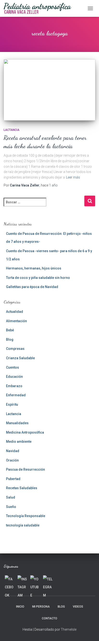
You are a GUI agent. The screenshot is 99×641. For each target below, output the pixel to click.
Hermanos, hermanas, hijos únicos (33, 268)
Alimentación (16, 321)
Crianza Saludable (20, 358)
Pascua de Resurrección (25, 469)
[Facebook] (9, 580)
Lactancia (11, 130)
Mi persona (41, 606)
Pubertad (13, 479)
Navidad (12, 451)
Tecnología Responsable (25, 516)
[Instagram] (22, 580)
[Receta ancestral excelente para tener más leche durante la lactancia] (49, 90)
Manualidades (17, 423)
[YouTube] (35, 580)
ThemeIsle (68, 629)
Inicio (20, 606)
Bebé (10, 330)
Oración (12, 460)
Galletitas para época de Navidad (32, 287)
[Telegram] (48, 580)
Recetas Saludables (21, 488)
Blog (9, 339)
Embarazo (14, 386)
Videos (78, 606)
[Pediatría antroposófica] (39, 8)
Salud (10, 497)
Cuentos (12, 367)
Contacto (49, 618)
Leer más (73, 177)
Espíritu (12, 404)
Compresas (15, 349)
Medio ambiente (18, 441)
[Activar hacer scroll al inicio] (89, 631)
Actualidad (14, 312)
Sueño (11, 507)
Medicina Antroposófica (25, 432)
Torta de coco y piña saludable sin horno (38, 278)
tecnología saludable (22, 525)
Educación (14, 376)
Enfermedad (16, 395)
